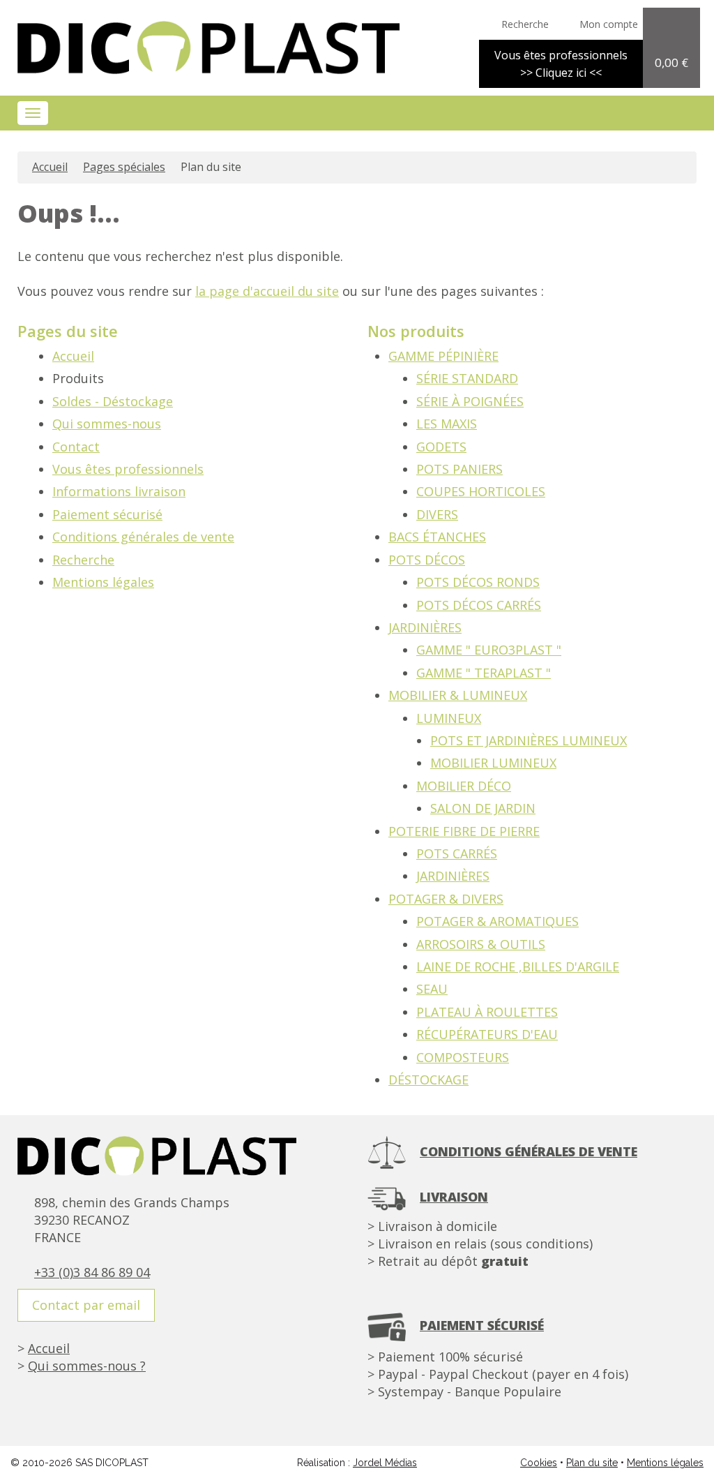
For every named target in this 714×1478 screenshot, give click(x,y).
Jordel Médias (385, 1462)
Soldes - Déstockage (112, 401)
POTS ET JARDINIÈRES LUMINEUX (528, 740)
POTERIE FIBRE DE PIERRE (464, 831)
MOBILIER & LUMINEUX (457, 695)
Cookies (538, 1462)
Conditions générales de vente (143, 536)
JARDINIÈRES (425, 627)
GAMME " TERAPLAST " (483, 672)
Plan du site (592, 1462)
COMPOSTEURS (462, 1057)
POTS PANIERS (459, 469)
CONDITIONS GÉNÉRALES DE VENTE (528, 1151)
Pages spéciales (124, 166)
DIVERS (437, 514)
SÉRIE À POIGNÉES (470, 401)
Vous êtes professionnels (128, 469)
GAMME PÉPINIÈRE (443, 356)
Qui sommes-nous (106, 423)
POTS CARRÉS (456, 853)
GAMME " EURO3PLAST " (488, 649)
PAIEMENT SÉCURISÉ (482, 1325)
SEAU (432, 988)
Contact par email (86, 1305)
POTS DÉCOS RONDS (478, 582)
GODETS (441, 446)
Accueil (50, 166)
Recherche (83, 559)
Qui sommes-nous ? (87, 1365)
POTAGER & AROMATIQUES (497, 921)
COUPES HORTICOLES (480, 491)
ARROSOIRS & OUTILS (480, 944)
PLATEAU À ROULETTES (487, 1011)
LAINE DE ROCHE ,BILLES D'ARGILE (517, 966)
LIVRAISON (454, 1196)
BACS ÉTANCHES (437, 536)
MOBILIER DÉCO (463, 785)
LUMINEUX (448, 718)
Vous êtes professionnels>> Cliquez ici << (561, 63)
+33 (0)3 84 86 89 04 (92, 1272)
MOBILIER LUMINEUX (493, 762)
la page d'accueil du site (267, 291)
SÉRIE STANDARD (467, 378)
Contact (76, 446)
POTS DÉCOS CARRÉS (478, 605)
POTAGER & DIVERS (445, 898)
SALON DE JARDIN (483, 808)
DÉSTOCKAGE (428, 1079)
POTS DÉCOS (426, 559)
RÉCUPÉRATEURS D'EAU (487, 1034)
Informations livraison (118, 491)
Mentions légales (103, 582)
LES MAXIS (446, 423)
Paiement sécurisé (107, 514)
